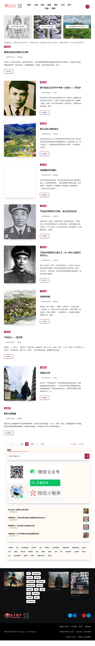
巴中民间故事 (55, 547)
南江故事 (43, 123)
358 (21, 444)
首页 (29, 5)
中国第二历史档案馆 (84, 637)
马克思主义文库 (70, 637)
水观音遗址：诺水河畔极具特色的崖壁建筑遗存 (23, 533)
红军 (61, 551)
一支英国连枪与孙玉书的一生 (77, 26)
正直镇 (15, 551)
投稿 (53, 8)
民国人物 (23, 551)
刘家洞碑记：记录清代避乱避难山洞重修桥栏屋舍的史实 (26, 517)
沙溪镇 (43, 551)
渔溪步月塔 (45, 373)
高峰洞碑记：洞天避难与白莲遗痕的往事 (21, 525)
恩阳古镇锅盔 (10, 413)
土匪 (40, 547)
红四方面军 (68, 551)
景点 (56, 5)
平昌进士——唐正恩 (13, 337)
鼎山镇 (49, 555)
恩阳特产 (7, 408)
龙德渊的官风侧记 (48, 170)
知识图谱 (74, 626)
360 (32, 444)
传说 (17, 547)
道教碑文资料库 (64, 626)
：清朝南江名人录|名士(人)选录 (40, 42)
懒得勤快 (88, 626)
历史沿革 (34, 547)
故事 (49, 5)
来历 (9, 551)
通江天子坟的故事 (47, 26)
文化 (63, 5)
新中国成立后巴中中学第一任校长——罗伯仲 (60, 88)
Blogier (22, 632)
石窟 (56, 551)
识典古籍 (79, 632)
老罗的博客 (87, 632)
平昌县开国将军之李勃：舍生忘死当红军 (58, 211)
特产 (70, 5)
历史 (43, 5)
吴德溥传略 (45, 296)
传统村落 (10, 547)
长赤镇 (32, 555)
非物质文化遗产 (41, 555)
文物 (47, 8)
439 (42, 444)
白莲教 (49, 551)
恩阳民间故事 (75, 547)
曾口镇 (84, 547)
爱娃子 (81, 626)
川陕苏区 (47, 547)
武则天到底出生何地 (17, 26)
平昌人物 (43, 206)
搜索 (9, 450)
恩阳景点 (43, 367)
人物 (36, 5)
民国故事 (30, 551)
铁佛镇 (25, 555)
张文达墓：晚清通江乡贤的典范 (18, 509)
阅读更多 (8, 71)
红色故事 (76, 551)
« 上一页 (73, 444)
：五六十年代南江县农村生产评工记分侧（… (73, 42)
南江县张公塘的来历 (49, 129)
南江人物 (43, 164)
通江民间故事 (17, 555)
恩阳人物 (43, 82)
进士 (9, 555)
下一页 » (81, 444)
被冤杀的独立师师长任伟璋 (16, 52)
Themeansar (32, 632)
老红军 (83, 551)
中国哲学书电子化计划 (66, 632)
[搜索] (87, 456)
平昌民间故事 (65, 547)
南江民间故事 (25, 547)
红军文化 (7, 46)
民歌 (37, 551)
